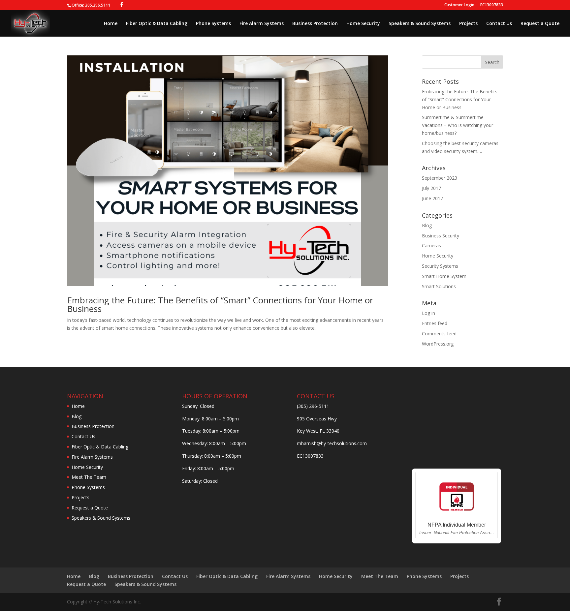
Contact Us (499, 23)
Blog (427, 225)
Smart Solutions (439, 286)
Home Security (363, 23)
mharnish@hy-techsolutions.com (332, 443)
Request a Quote (540, 23)
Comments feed (439, 333)
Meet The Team (89, 477)
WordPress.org (438, 344)
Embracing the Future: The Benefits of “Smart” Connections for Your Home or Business (220, 304)
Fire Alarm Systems (261, 23)
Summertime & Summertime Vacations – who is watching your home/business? (457, 125)
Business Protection (315, 23)
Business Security (440, 235)
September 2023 (439, 178)
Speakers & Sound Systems (420, 23)
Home (110, 23)
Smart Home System (444, 276)
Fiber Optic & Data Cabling (156, 23)
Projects (468, 23)
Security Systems (440, 266)
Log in (428, 313)
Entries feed (434, 323)
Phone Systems (213, 23)
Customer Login (459, 5)
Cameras (431, 245)
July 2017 (431, 188)
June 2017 (432, 198)
